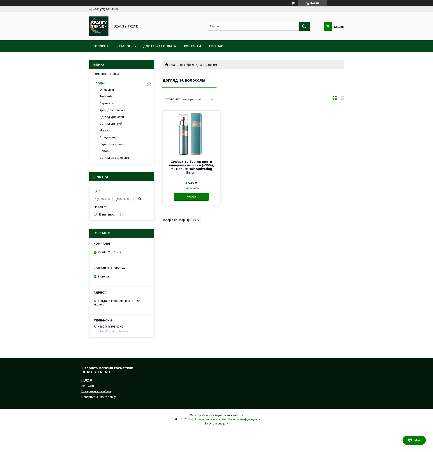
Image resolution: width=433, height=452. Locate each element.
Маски (103, 130)
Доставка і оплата (159, 46)
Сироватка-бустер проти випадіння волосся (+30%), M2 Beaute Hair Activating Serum (191, 167)
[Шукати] (304, 26)
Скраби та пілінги (111, 144)
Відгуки (86, 380)
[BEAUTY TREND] (98, 34)
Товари (99, 83)
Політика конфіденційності (245, 419)
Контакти (192, 46)
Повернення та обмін (96, 391)
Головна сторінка (106, 74)
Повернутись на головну (98, 397)
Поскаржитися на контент (210, 419)
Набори (104, 151)
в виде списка (342, 99)
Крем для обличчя (112, 110)
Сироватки (107, 103)
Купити (191, 196)
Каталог (124, 46)
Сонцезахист (108, 137)
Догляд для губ (110, 123)
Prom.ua (238, 415)
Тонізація (105, 96)
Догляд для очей (111, 117)
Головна (100, 46)
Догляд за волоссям (114, 157)
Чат (417, 440)
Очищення (106, 89)
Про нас (216, 46)
